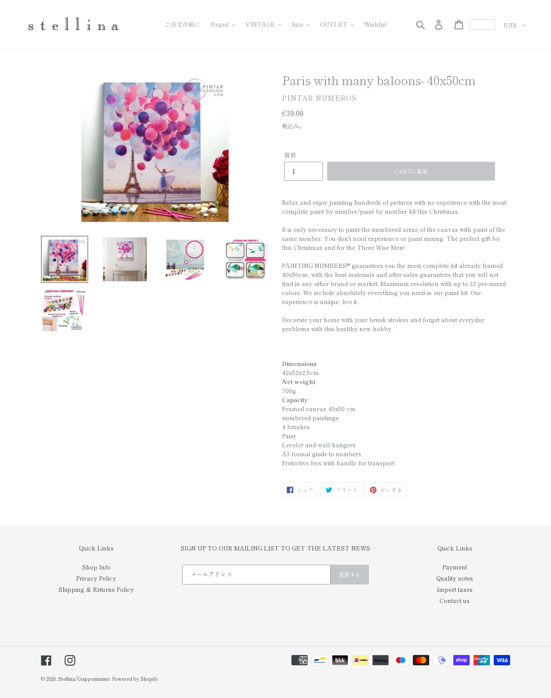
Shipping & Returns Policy (96, 589)
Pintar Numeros (319, 98)
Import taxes (455, 589)
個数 (290, 155)
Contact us (455, 600)
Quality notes (454, 578)
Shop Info (96, 567)
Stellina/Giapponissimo (84, 678)
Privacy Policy (96, 578)
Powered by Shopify (135, 678)
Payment (455, 567)
